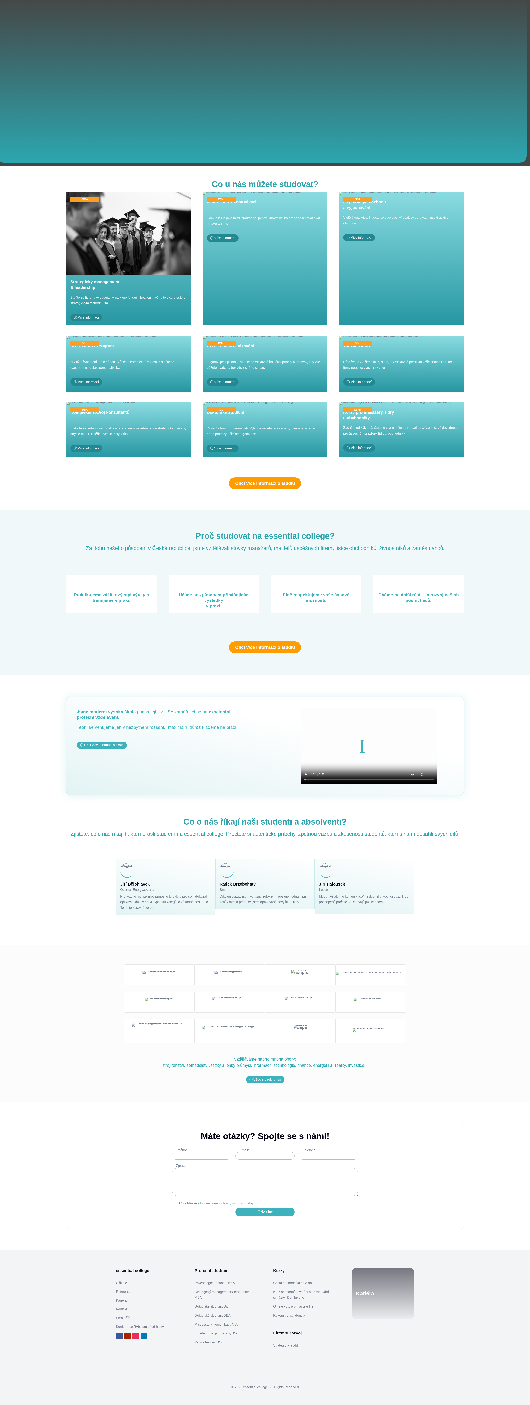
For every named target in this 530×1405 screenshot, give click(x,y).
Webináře (123, 1318)
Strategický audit (285, 1345)
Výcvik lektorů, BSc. (209, 1342)
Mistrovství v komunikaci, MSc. (217, 1324)
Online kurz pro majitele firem (294, 1306)
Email (244, 1150)
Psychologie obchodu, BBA (215, 1283)
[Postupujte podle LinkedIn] (144, 1336)
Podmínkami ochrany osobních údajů (227, 1203)
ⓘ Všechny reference (265, 1079)
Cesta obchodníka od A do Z (294, 1283)
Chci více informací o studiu (265, 483)
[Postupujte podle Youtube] (127, 1336)
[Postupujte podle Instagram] (135, 1336)
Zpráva (181, 1166)
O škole (121, 1283)
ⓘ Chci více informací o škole (102, 745)
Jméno (181, 1150)
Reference (123, 1291)
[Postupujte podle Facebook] (119, 1336)
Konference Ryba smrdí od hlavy (140, 1326)
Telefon (309, 1150)
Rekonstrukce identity (289, 1315)
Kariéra (121, 1300)
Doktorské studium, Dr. (211, 1306)
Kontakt (121, 1309)
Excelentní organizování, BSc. (217, 1333)
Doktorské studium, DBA (213, 1315)
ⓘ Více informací (86, 317)
